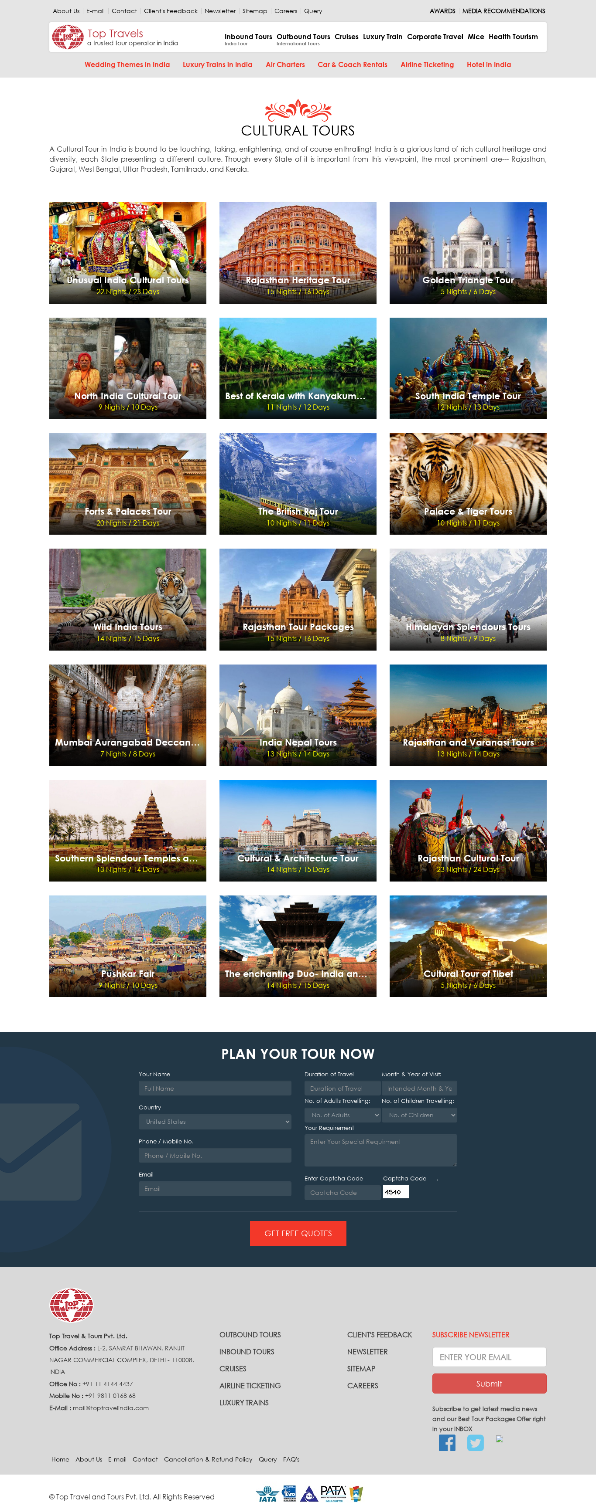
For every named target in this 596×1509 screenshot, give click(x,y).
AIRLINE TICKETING (250, 1385)
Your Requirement (329, 1128)
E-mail (95, 11)
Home (60, 1459)
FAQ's (291, 1459)
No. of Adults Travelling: (337, 1101)
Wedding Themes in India (127, 64)
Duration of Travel (329, 1074)
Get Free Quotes (298, 1233)
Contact (124, 11)
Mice (476, 36)
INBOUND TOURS (246, 1351)
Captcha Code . (410, 1178)
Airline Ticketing (427, 64)
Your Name (154, 1074)
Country (150, 1107)
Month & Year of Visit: (412, 1074)
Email (146, 1174)
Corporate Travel (435, 36)
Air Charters (285, 64)
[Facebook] (447, 1443)
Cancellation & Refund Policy (208, 1459)
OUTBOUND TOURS (250, 1334)
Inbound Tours (248, 39)
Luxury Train (383, 36)
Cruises (347, 36)
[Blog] (504, 1439)
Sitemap (255, 11)
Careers (285, 11)
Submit (489, 1383)
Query (313, 11)
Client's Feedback (171, 11)
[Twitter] (475, 1443)
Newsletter (220, 11)
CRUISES (233, 1368)
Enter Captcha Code (334, 1178)
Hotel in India (489, 64)
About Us (66, 11)
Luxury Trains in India (218, 64)
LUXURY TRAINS (244, 1402)
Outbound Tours (303, 39)
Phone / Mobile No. (166, 1141)
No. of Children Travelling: (418, 1101)
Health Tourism (513, 36)
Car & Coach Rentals (352, 64)
